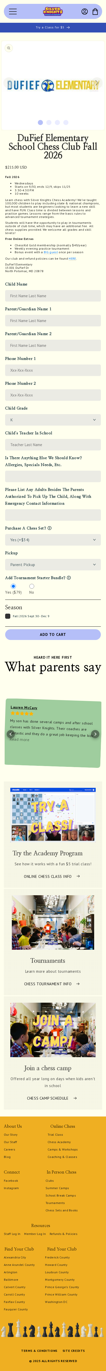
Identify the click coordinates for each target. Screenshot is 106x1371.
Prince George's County (62, 1287)
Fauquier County (16, 1309)
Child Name (16, 284)
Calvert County (14, 1287)
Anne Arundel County (19, 1265)
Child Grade (16, 408)
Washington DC (56, 1302)
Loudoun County (57, 1272)
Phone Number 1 (20, 359)
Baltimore (11, 1279)
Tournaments (55, 1203)
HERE (72, 258)
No (31, 592)
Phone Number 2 (20, 383)
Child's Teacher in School (28, 433)
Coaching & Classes (62, 1157)
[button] (95, 11)
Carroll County (14, 1294)
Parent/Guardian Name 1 (28, 309)
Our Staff (10, 1142)
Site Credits (74, 1351)
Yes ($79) (13, 592)
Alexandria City (15, 1257)
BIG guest (51, 252)
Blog (7, 1157)
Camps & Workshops (63, 1149)
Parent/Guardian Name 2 (28, 334)
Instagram (11, 1188)
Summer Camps (57, 1188)
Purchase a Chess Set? (25, 528)
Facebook (11, 1180)
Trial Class (55, 1134)
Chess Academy (59, 1142)
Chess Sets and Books (62, 1210)
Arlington (10, 1272)
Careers (9, 1149)
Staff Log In (12, 1234)
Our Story (11, 1134)
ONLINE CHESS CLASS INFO (48, 876)
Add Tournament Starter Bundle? (35, 578)
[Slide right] (97, 83)
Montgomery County (60, 1279)
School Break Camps (61, 1195)
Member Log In (35, 1234)
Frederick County (57, 1257)
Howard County (56, 1265)
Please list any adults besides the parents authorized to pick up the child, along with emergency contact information (48, 496)
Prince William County (61, 1294)
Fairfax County (14, 1302)
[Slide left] (9, 83)
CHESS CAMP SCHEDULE (47, 1098)
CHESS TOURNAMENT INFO (48, 983)
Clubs (50, 1180)
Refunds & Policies (63, 1234)
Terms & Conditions (39, 1351)
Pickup (11, 553)
